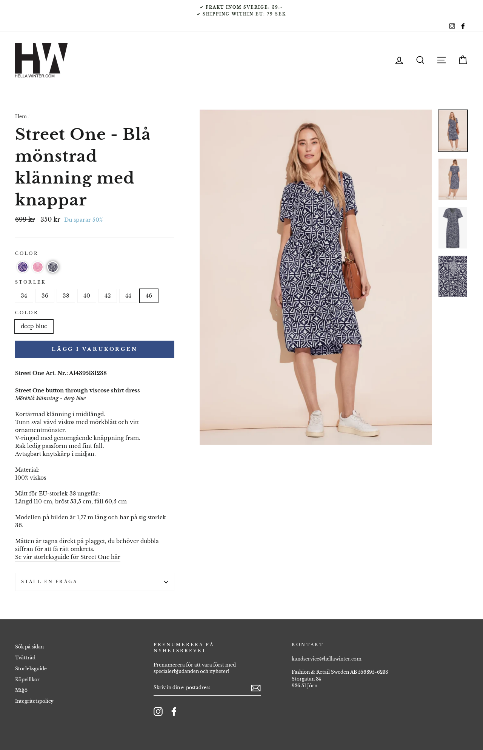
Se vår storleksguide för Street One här (67, 557)
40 (86, 295)
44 (128, 295)
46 (149, 295)
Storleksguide (31, 668)
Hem (21, 116)
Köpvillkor (27, 679)
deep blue (34, 326)
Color (26, 253)
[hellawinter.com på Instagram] (158, 711)
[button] (22, 267)
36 (45, 295)
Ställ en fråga (49, 581)
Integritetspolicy (34, 701)
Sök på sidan (29, 647)
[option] (241, 10)
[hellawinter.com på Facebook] (173, 711)
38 (66, 295)
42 (108, 295)
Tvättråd (25, 657)
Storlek (30, 282)
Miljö (21, 690)
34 (24, 295)
